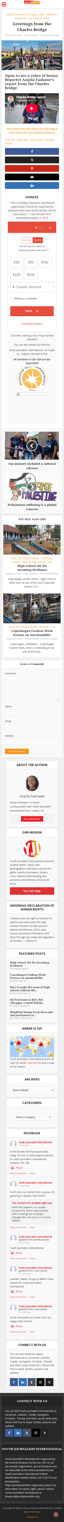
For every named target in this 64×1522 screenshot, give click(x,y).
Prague (51, 139)
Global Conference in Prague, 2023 (25, 14)
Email (8, 721)
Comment (10, 673)
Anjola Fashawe (51, 35)
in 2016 (44, 217)
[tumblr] (32, 1382)
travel (9, 143)
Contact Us (32, 1516)
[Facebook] (14, 1382)
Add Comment (31, 35)
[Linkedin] (23, 1382)
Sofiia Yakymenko (21, 1005)
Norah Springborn (21, 993)
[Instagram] (41, 1382)
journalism (38, 139)
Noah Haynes (50, 638)
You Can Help (32, 891)
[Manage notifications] (56, 1514)
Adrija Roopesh (50, 573)
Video (47, 18)
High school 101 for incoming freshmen (32, 568)
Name (8, 706)
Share (32, 1173)
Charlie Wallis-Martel (23, 1018)
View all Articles (32, 818)
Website (9, 735)
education (23, 139)
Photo (19, 1167)
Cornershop (33, 1511)
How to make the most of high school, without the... (30, 989)
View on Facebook (18, 1173)
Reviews (44, 627)
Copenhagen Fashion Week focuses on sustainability (32, 633)
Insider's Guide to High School (28, 562)
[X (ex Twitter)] (49, 1382)
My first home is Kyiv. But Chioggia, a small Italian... (27, 1001)
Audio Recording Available (25, 558)
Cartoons (46, 558)
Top (30, 18)
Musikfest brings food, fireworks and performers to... (31, 1014)
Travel (37, 18)
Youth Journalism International (35, 1142)
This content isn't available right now (32, 1203)
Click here (32, 1062)
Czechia (10, 139)
